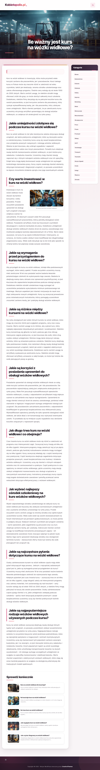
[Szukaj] (93, 5)
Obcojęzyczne (79, 120)
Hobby (77, 92)
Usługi (76, 170)
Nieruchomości (79, 115)
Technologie (78, 147)
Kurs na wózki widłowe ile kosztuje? (33, 685)
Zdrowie (77, 179)
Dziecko (77, 83)
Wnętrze (77, 175)
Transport (77, 152)
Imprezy (77, 97)
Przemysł (77, 134)
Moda (76, 106)
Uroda (76, 166)
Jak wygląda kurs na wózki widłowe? (34, 723)
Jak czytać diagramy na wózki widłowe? (35, 735)
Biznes (77, 74)
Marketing (78, 102)
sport (76, 143)
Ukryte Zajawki (79, 161)
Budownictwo (78, 79)
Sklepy (77, 138)
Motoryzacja (78, 111)
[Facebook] (5, 759)
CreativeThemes (67, 766)
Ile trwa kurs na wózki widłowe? (32, 710)
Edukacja (77, 88)
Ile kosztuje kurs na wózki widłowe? (33, 697)
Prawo (76, 129)
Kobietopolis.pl (15, 4)
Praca (76, 124)
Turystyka (77, 156)
